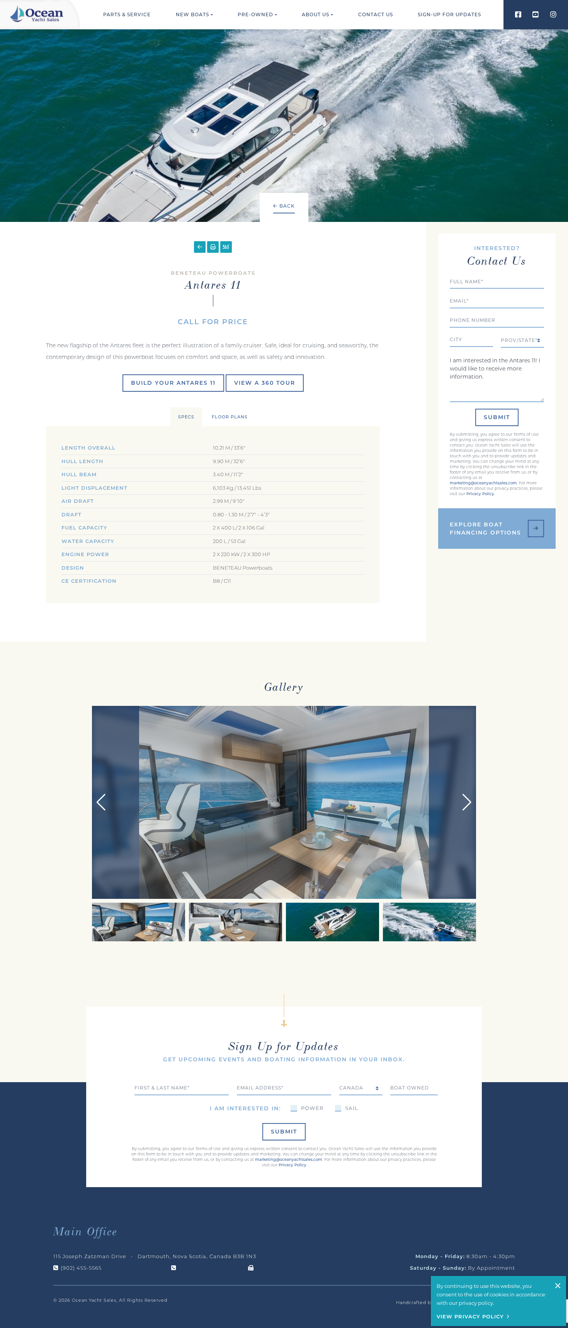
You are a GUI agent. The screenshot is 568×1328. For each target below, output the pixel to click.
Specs (186, 417)
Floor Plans (230, 417)
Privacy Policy (480, 493)
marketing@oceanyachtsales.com (483, 483)
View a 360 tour (264, 382)
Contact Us (375, 14)
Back (286, 206)
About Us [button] (315, 14)
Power (312, 1108)
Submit (497, 417)
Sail (351, 1108)
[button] (467, 802)
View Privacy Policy (470, 1316)
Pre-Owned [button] (255, 14)
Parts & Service (127, 14)
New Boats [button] (192, 14)
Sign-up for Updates (449, 14)
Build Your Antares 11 (173, 382)
